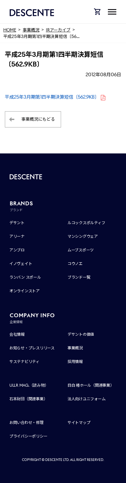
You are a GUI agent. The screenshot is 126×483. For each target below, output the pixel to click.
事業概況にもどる (38, 119)
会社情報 (17, 334)
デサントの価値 (81, 334)
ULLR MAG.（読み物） (28, 385)
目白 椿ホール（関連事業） (91, 385)
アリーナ (17, 236)
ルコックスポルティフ (86, 222)
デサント (17, 222)
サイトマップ (79, 422)
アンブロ (17, 250)
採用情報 (75, 361)
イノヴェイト (20, 263)
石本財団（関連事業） (28, 398)
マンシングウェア (83, 236)
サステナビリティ (24, 361)
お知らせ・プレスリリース (32, 347)
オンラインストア (24, 290)
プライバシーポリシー (28, 436)
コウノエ (75, 263)
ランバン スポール (25, 277)
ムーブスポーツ (81, 250)
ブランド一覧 (79, 277)
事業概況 (75, 347)
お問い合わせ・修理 (26, 422)
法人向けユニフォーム (87, 398)
